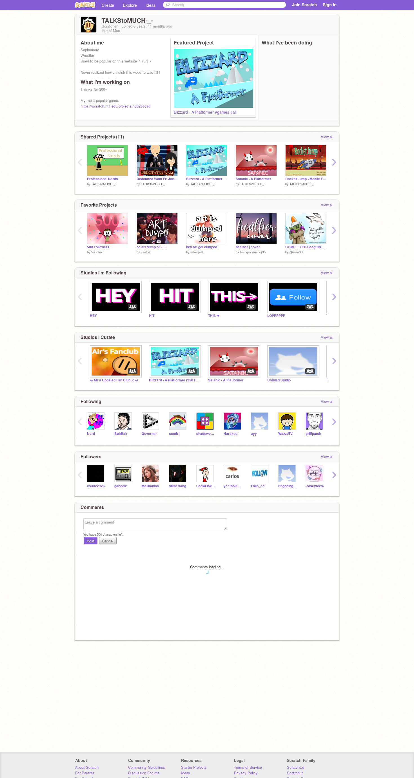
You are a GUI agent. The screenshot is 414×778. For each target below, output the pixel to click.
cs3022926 (96, 486)
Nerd (91, 433)
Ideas (151, 5)
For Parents (84, 772)
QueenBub (297, 252)
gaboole (120, 486)
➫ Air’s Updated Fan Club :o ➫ (114, 380)
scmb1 (174, 433)
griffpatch (313, 433)
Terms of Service (248, 767)
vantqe (145, 252)
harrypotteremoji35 (253, 252)
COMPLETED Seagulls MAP (305, 247)
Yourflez (97, 252)
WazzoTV (285, 433)
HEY (93, 315)
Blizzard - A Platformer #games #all (205, 112)
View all (327, 136)
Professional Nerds (102, 178)
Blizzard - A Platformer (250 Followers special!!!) (174, 380)
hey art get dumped (201, 247)
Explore (130, 5)
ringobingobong (287, 486)
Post (90, 541)
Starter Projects (194, 767)
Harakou (230, 433)
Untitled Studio (279, 380)
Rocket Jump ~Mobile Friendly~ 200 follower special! (305, 178)
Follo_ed (257, 486)
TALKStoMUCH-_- (103, 184)
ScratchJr (295, 772)
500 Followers (98, 247)
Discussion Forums (144, 772)
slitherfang (177, 486)
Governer (149, 433)
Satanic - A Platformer (253, 178)
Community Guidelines (146, 767)
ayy (254, 433)
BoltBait (120, 433)
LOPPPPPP (276, 315)
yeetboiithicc (233, 486)
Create (108, 5)
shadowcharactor (205, 433)
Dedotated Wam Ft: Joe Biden (157, 178)
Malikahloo (150, 486)
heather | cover (248, 247)
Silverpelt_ (197, 252)
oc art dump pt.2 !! (151, 247)
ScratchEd (295, 767)
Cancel (107, 541)
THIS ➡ (213, 315)
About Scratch (87, 767)
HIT (151, 315)
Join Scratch (304, 4)
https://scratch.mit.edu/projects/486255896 (115, 106)
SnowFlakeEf (205, 486)
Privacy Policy (246, 772)
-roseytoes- (315, 486)
